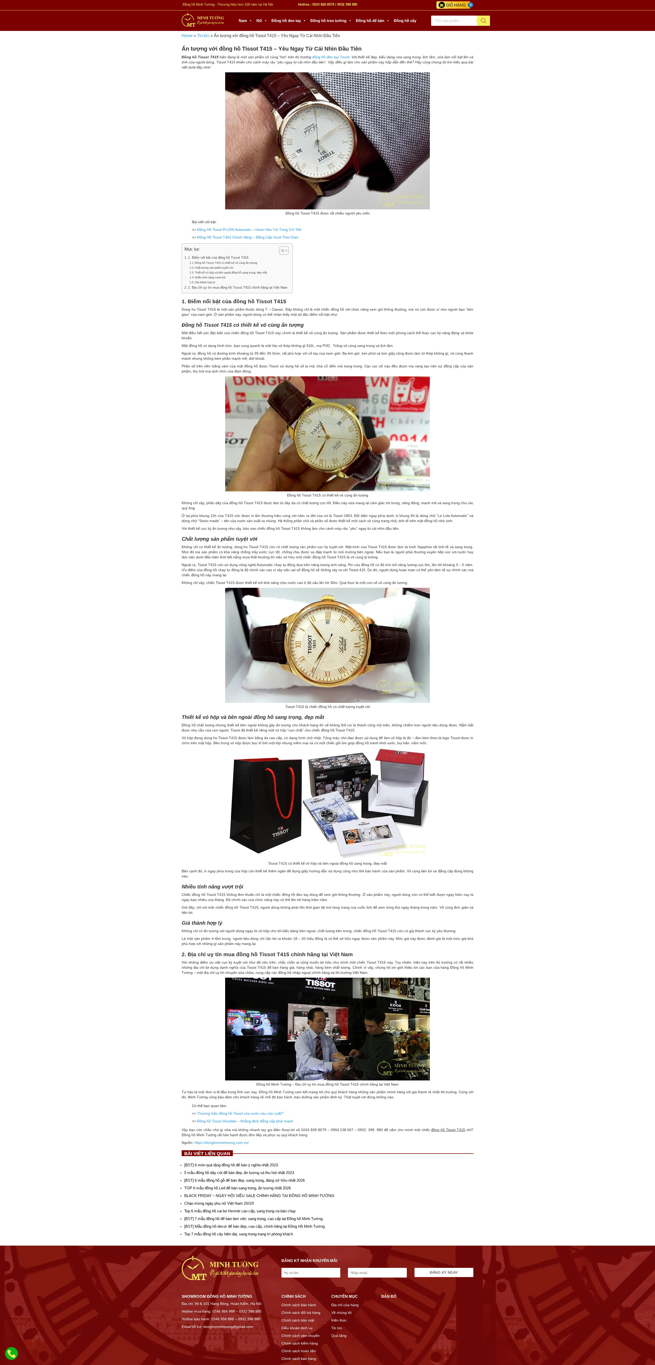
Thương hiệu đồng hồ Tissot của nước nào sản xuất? (240, 1113)
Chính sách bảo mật (297, 1320)
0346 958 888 (223, 1311)
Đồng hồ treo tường (328, 20)
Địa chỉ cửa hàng (345, 1305)
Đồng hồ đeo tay (286, 20)
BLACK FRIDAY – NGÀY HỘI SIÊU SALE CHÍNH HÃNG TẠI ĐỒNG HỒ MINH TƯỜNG (259, 1195)
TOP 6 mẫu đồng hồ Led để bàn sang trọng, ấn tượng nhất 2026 (237, 1188)
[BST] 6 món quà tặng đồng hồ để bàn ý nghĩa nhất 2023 (231, 1165)
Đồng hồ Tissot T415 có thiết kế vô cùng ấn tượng (226, 262)
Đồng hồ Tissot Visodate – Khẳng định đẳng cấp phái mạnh (245, 1121)
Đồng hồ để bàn (370, 20)
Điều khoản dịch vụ (296, 1328)
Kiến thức (339, 1320)
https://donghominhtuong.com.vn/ (221, 1143)
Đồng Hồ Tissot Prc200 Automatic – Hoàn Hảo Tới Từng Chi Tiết (249, 230)
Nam (243, 20)
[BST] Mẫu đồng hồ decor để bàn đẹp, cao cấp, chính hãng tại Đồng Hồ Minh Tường (254, 1226)
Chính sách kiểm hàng (299, 1343)
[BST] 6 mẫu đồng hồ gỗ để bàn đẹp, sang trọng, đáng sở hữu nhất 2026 (244, 1180)
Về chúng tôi (341, 1313)
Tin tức (203, 35)
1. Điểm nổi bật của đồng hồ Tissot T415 (218, 258)
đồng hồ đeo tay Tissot (331, 57)
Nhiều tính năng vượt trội (210, 277)
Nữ (259, 20)
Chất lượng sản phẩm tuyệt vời (214, 267)
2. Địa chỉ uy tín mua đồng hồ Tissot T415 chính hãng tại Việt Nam (237, 287)
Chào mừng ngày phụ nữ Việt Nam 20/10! (219, 1203)
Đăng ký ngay (444, 1272)
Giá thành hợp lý (205, 282)
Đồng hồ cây (405, 20)
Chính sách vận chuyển (300, 1336)
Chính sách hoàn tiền (298, 1351)
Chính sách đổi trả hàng (300, 1313)
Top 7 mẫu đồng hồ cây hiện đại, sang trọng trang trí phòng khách (238, 1234)
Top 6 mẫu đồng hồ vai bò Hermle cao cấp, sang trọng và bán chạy (240, 1211)
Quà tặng (338, 1336)
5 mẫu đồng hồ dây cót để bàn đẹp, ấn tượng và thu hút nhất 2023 (239, 1172)
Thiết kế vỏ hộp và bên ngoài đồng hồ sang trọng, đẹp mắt (231, 272)
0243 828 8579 (323, 4)
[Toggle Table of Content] (281, 250)
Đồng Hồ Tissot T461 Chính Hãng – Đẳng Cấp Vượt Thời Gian (247, 237)
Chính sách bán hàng (298, 1359)
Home (187, 35)
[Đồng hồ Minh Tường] (203, 25)
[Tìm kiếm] (483, 21)
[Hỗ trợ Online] (11, 1357)
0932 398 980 (347, 4)
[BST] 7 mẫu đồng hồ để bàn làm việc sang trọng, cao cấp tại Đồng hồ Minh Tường (253, 1218)
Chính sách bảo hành (298, 1305)
